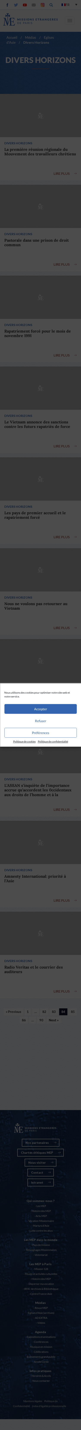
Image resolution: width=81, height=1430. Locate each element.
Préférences (40, 733)
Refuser (40, 721)
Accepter (40, 709)
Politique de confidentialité (53, 741)
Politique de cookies (24, 741)
